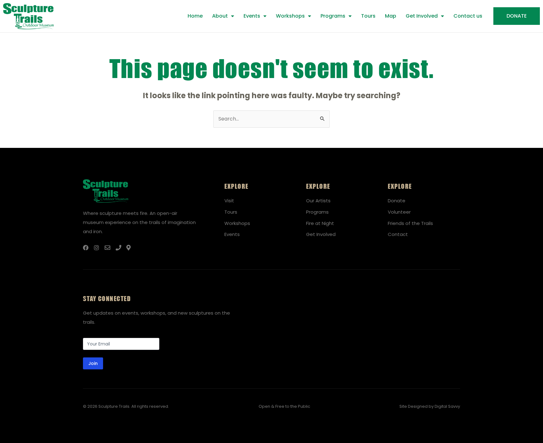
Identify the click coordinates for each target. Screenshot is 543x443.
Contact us (467, 16)
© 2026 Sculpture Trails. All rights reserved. (126, 406)
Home (195, 16)
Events (252, 16)
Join (93, 363)
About (220, 16)
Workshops (290, 16)
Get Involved (422, 16)
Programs (333, 16)
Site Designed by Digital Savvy (429, 406)
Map (390, 16)
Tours (368, 16)
